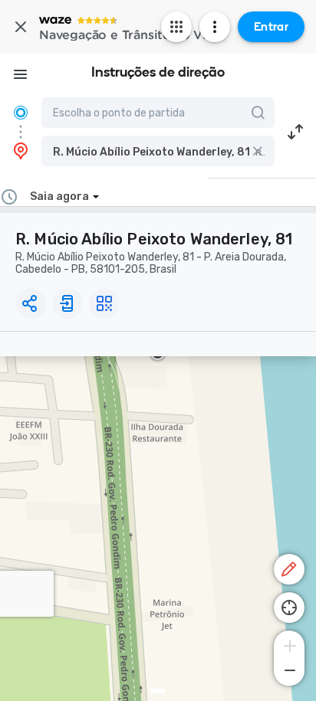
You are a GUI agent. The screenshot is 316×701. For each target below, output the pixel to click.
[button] (158, 151)
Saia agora (59, 196)
